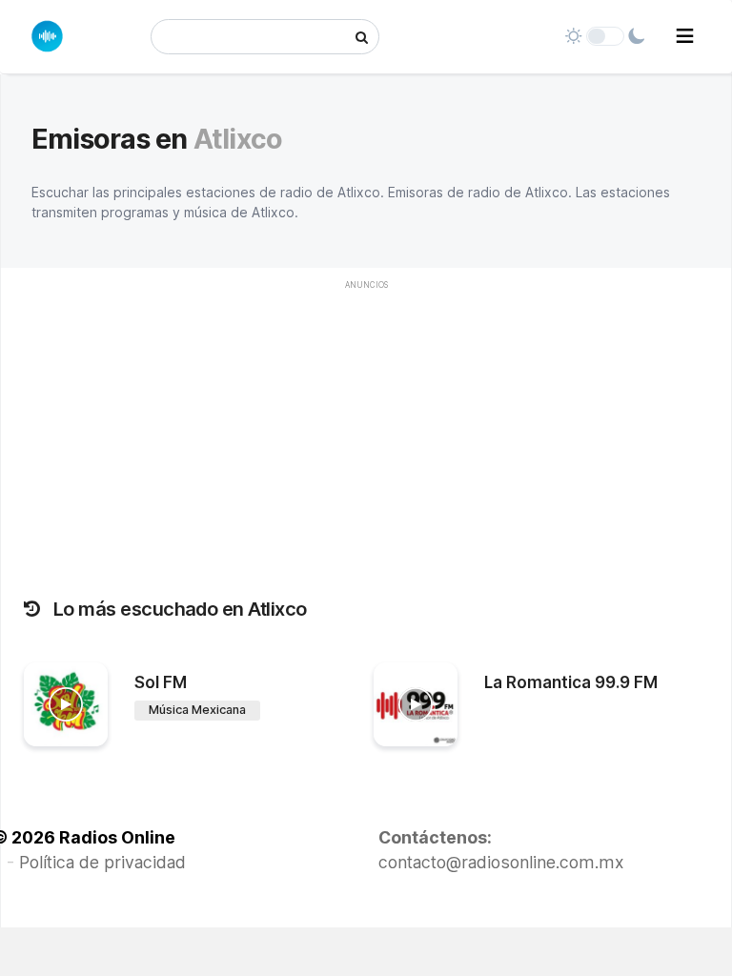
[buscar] (361, 36)
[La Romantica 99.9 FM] (416, 704)
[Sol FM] (66, 704)
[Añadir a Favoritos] (90, 732)
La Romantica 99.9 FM (571, 682)
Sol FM (160, 682)
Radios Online (117, 837)
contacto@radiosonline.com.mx (501, 862)
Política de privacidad (102, 862)
